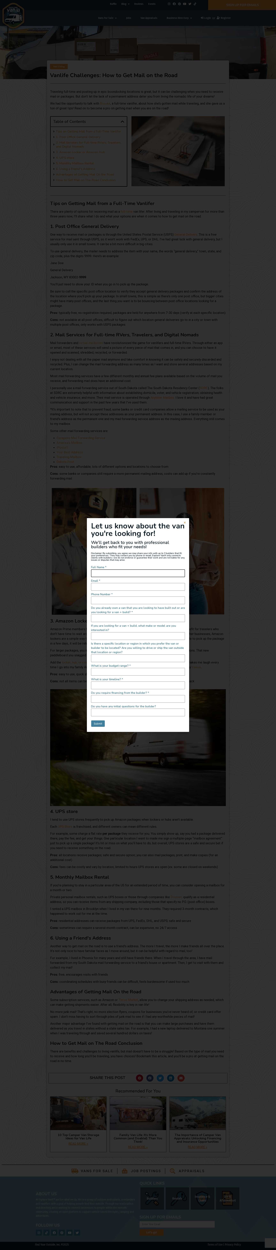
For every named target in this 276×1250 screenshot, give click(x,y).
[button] (185, 522)
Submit (98, 723)
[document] (138, 625)
